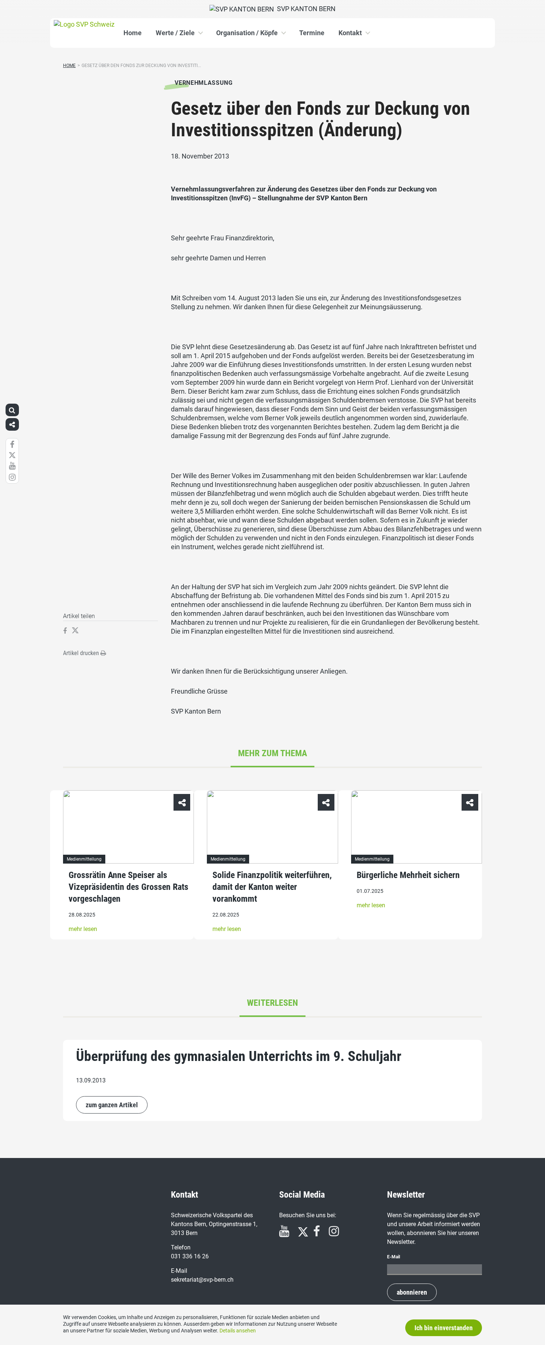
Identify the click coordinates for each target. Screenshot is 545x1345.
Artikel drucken (81, 653)
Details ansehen (237, 1331)
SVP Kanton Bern (305, 9)
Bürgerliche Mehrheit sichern (408, 875)
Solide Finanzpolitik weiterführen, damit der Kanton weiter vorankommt (272, 887)
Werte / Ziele (175, 33)
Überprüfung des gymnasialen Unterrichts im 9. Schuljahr (239, 1056)
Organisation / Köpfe (247, 33)
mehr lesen (83, 929)
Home (132, 33)
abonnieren (412, 1292)
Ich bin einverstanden (443, 1328)
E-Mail (393, 1256)
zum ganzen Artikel (112, 1105)
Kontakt (350, 33)
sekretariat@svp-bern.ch (202, 1279)
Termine (311, 33)
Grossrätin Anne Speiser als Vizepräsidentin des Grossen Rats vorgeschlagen (128, 887)
